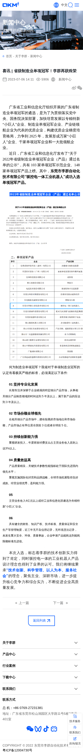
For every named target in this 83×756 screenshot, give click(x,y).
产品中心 (9, 654)
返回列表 (39, 620)
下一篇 (58, 603)
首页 (10, 56)
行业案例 (9, 665)
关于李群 (22, 56)
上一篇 (24, 603)
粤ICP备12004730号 (17, 750)
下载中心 (9, 677)
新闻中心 (36, 56)
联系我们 (9, 689)
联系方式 (9, 699)
